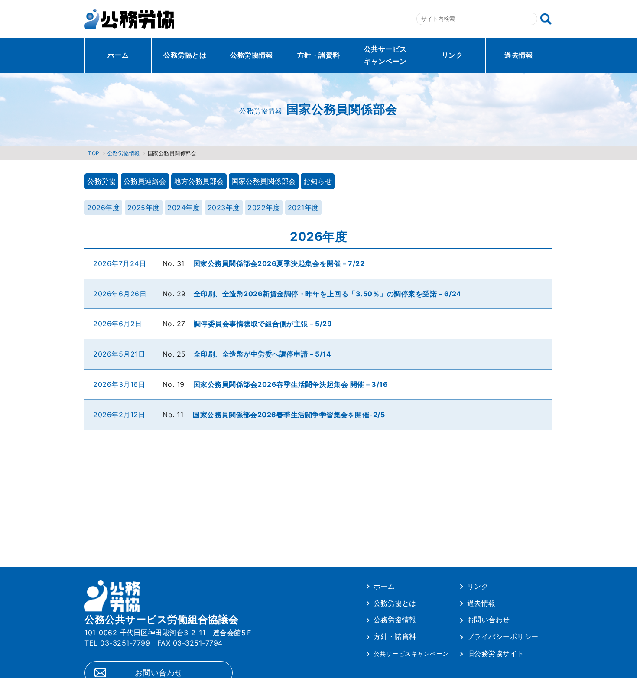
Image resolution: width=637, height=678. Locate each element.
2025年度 (143, 207)
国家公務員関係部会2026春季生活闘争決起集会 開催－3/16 (290, 384)
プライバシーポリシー (503, 636)
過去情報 (518, 55)
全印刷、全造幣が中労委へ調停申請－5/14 (263, 354)
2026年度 (103, 207)
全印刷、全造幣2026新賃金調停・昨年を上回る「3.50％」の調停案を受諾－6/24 (331, 293)
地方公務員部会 (199, 181)
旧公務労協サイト (495, 653)
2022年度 (263, 207)
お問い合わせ (488, 619)
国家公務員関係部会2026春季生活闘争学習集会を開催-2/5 (289, 414)
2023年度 (224, 207)
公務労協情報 (251, 55)
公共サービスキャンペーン (385, 55)
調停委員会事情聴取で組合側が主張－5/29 (263, 323)
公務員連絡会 (145, 181)
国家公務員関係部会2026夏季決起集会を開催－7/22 (279, 263)
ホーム (118, 55)
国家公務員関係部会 (263, 181)
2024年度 (183, 207)
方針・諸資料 (318, 55)
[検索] (546, 19)
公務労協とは (184, 55)
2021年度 (303, 207)
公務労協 (101, 181)
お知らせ (317, 181)
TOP (94, 153)
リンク (452, 55)
